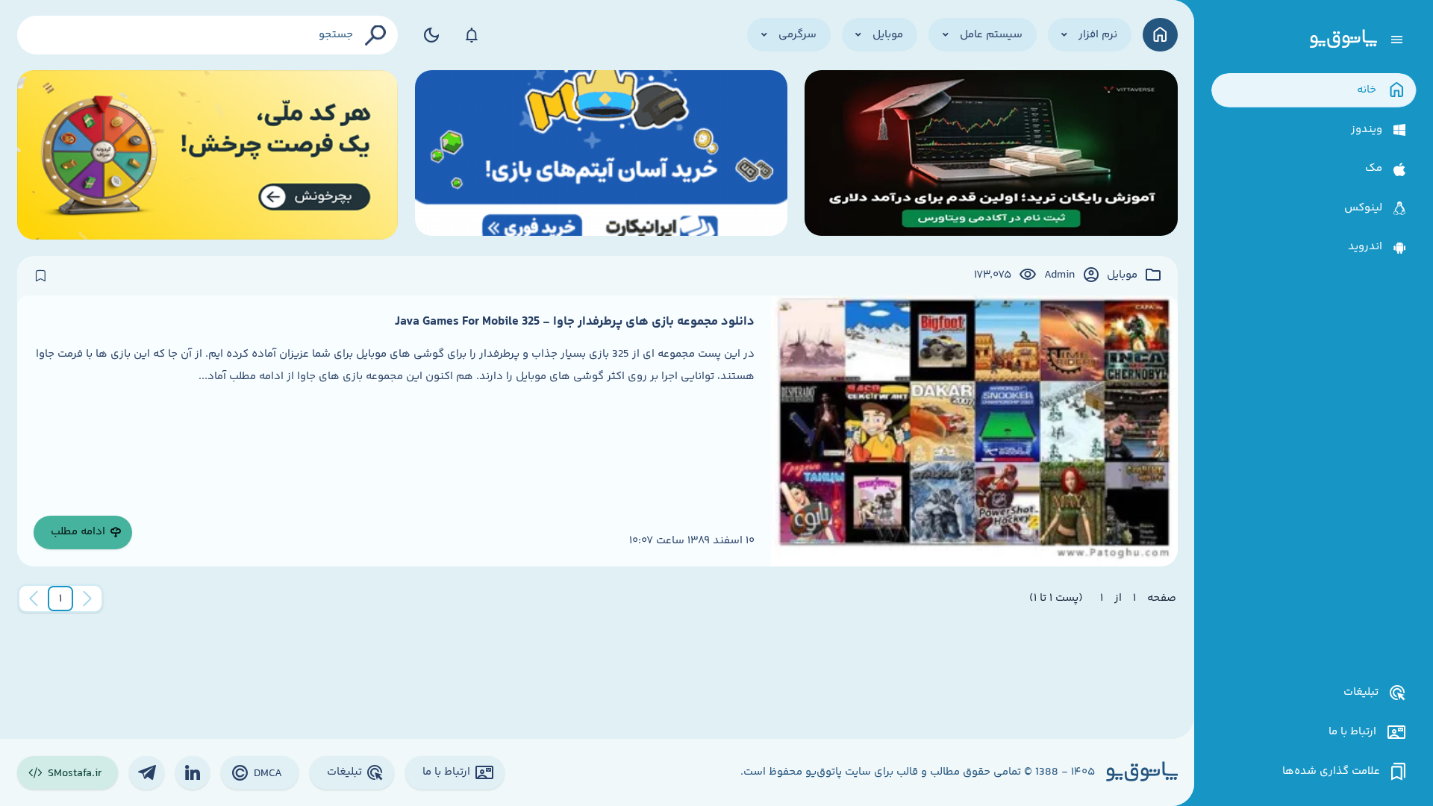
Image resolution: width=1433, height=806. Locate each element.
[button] (60, 598)
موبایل (1122, 275)
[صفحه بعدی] (33, 598)
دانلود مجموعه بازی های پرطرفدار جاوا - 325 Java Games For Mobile (575, 321)
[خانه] (1160, 34)
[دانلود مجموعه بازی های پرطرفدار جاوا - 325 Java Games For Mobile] (974, 431)
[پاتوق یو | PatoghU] (1343, 39)
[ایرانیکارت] (601, 155)
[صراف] (208, 155)
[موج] (991, 155)
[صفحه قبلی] (87, 598)
